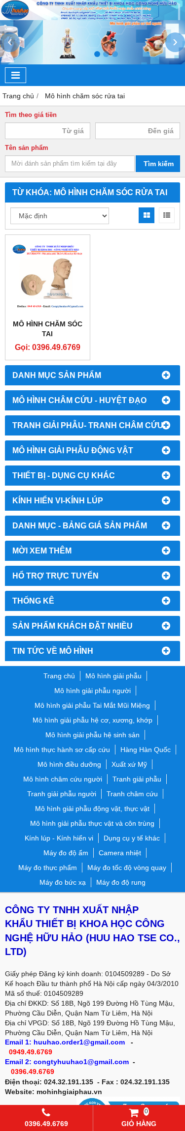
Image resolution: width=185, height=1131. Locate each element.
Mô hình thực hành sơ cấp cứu (62, 750)
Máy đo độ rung (121, 882)
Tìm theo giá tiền (31, 115)
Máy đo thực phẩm (47, 867)
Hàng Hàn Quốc (145, 750)
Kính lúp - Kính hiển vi (59, 838)
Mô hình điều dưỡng (69, 764)
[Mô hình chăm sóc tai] (47, 277)
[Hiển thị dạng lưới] (146, 215)
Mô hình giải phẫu (113, 676)
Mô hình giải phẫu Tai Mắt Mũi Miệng (92, 705)
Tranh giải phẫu (136, 779)
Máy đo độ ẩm (65, 853)
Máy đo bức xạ (62, 882)
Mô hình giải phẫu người (92, 691)
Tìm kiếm (159, 164)
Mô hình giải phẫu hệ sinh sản (92, 735)
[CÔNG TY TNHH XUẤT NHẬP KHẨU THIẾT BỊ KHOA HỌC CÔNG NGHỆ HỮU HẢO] (92, 18)
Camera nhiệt (120, 853)
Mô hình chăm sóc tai (47, 329)
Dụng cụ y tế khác (132, 838)
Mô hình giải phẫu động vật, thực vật (92, 808)
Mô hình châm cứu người (62, 779)
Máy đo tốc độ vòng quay (126, 867)
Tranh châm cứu (132, 794)
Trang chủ (59, 676)
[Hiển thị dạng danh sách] (167, 215)
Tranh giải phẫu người (61, 794)
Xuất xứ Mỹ (129, 764)
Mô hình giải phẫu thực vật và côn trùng (92, 823)
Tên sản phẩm (26, 148)
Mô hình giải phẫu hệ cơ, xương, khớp (92, 720)
